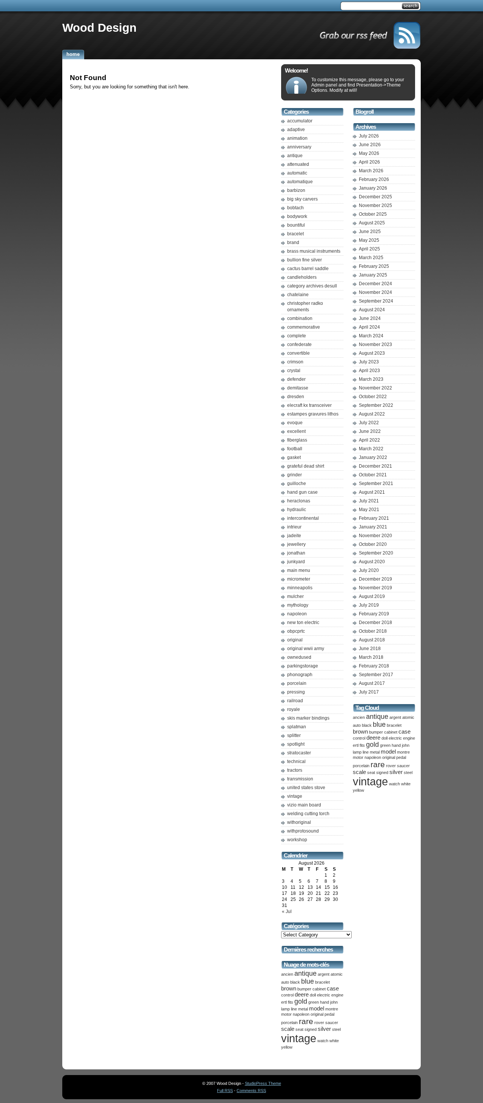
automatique (300, 181)
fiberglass (297, 440)
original (295, 640)
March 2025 (371, 257)
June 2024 (370, 318)
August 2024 (372, 309)
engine (337, 995)
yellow (286, 1047)
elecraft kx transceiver (309, 405)
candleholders (302, 277)
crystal (293, 370)
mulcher (295, 596)
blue (307, 981)
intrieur (294, 527)
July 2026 (369, 136)
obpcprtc (296, 631)
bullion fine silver (304, 260)
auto (285, 982)
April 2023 (369, 370)
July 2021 (369, 501)
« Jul (287, 911)
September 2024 (376, 301)
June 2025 (370, 231)
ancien (287, 974)
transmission (300, 779)
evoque (295, 422)
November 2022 (375, 388)
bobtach (295, 207)
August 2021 (372, 492)
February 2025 (374, 266)
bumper (304, 989)
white (334, 1040)
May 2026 (369, 153)
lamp (285, 1009)
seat (299, 1029)
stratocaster (299, 752)
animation (297, 138)
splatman (296, 726)
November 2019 (375, 587)
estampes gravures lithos (312, 414)
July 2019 (369, 605)
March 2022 (371, 448)
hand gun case (302, 492)
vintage (294, 796)
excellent (296, 431)
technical (296, 761)
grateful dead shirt (305, 466)
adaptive (296, 129)
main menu (298, 570)
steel (336, 1029)
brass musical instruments (313, 251)
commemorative (303, 327)
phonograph (299, 674)
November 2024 (375, 292)
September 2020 (376, 553)
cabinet (319, 989)
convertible (298, 353)
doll (313, 995)
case (333, 989)
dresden (295, 396)
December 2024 (375, 283)
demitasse (297, 388)
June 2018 (370, 648)
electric (323, 995)
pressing (296, 692)
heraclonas (298, 501)
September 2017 (376, 674)
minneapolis (299, 587)
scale (287, 1029)
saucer (331, 1022)
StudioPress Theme (263, 1083)
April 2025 (369, 249)
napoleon (297, 613)
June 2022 (370, 431)
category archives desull (312, 286)
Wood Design (99, 27)
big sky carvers (302, 199)
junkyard (296, 561)
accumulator (299, 121)
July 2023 (369, 362)
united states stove (306, 787)
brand (293, 242)
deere (302, 995)
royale (293, 709)
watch (322, 1040)
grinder (294, 474)
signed (311, 1029)
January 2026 (373, 188)
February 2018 (374, 666)
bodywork (297, 216)
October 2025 (373, 214)
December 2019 (375, 579)
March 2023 (371, 379)
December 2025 (375, 196)
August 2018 (372, 640)
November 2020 (375, 535)
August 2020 (372, 561)
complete (296, 335)
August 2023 (372, 353)
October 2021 (373, 474)
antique (295, 155)
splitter (294, 735)
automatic (297, 173)
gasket (294, 457)
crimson (295, 362)
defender (296, 379)
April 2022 (369, 440)
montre (331, 1009)
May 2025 (369, 240)
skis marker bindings (308, 718)
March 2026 (371, 170)
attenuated (298, 164)
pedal (329, 1014)
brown (288, 989)
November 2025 (375, 205)
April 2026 (369, 162)
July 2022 (369, 422)
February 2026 (374, 179)
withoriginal (299, 822)
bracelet (295, 233)
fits (290, 1002)
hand (324, 1002)
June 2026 (370, 144)
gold (300, 1001)
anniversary (299, 147)
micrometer (298, 579)
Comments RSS (251, 1090)
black (295, 982)
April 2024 (369, 327)
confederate (299, 344)
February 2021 (374, 518)
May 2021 (369, 509)
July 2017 (369, 692)
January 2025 (373, 275)
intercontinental (303, 518)
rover (319, 1022)
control (287, 995)
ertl (284, 1002)
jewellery (296, 544)
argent (323, 974)
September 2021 (376, 483)
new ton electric (303, 622)
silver (324, 1029)
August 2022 (372, 414)
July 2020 (369, 570)
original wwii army (305, 648)
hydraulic (296, 509)
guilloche (296, 483)
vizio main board (304, 805)
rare (306, 1021)
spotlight (296, 744)
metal (303, 1009)
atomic (337, 974)
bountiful (296, 225)
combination (299, 318)
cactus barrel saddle (308, 268)
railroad (295, 700)
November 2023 (375, 344)
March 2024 (371, 335)
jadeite (294, 535)
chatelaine (298, 294)
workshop (297, 839)
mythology (297, 605)
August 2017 (372, 683)
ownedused (299, 657)
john (334, 1002)
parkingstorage (302, 666)
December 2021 (375, 466)
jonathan (296, 553)
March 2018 (371, 657)
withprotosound (303, 831)
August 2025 (372, 223)
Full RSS (225, 1090)
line (294, 1009)
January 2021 (373, 527)
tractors (294, 770)
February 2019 (374, 613)
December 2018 (375, 622)
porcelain (296, 683)
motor (286, 1014)
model (316, 1009)
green (313, 1002)
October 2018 (373, 631)
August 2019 (372, 596)
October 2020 (373, 544)
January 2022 (373, 457)
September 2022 (376, 405)
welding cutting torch (308, 813)
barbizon (296, 190)
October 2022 (373, 396)
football (294, 448)
